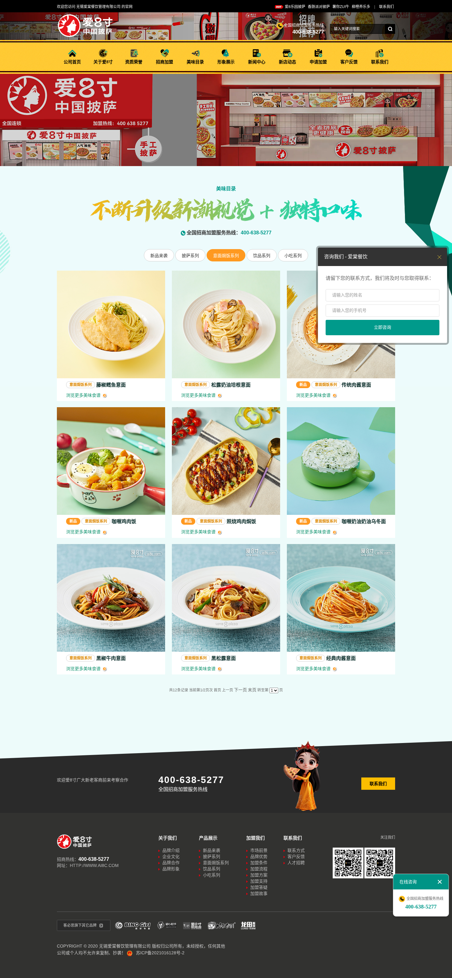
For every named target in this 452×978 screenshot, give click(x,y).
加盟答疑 (259, 887)
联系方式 (296, 850)
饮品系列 (261, 255)
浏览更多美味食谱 (83, 395)
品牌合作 (171, 862)
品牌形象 (171, 868)
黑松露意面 (223, 658)
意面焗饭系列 (226, 255)
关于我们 (167, 838)
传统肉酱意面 (356, 385)
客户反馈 (296, 856)
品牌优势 (259, 856)
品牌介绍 (171, 850)
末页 (252, 689)
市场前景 (259, 850)
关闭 (439, 882)
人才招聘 (296, 862)
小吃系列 (293, 255)
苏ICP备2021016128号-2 (160, 952)
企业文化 (171, 856)
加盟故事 (259, 893)
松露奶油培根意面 (231, 385)
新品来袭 (159, 255)
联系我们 (378, 783)
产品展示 (208, 838)
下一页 (240, 689)
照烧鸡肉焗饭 (241, 521)
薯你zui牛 (340, 7)
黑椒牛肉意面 (111, 658)
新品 (303, 385)
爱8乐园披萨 (295, 7)
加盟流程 (259, 868)
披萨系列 (190, 255)
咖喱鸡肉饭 (124, 521)
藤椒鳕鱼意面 (111, 385)
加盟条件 (259, 862)
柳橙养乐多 (361, 7)
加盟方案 (259, 875)
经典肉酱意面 (341, 658)
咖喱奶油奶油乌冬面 (364, 521)
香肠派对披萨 (319, 7)
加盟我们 (255, 838)
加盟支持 (259, 881)
